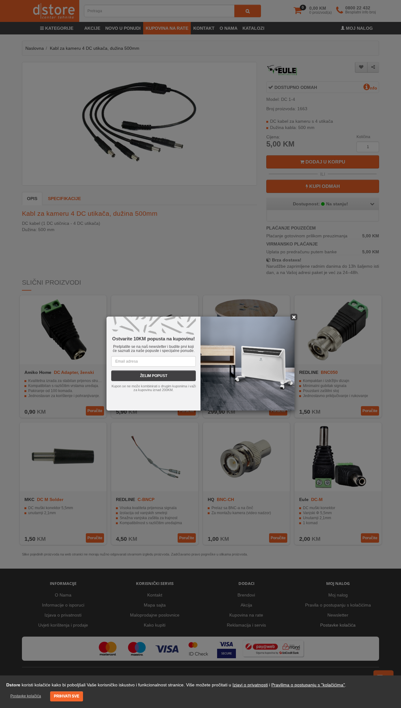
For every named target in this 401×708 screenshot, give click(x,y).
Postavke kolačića (25, 696)
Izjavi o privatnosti (250, 684)
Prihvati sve (66, 696)
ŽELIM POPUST (153, 376)
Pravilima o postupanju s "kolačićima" (308, 684)
